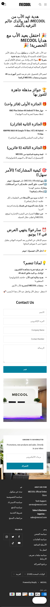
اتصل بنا (43, 550)
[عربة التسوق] (4, 4)
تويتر (9, 180)
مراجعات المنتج (15, 518)
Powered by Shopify (30, 582)
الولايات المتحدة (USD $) (36, 574)
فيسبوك (16, 180)
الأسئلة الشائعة (40, 544)
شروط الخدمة (16, 513)
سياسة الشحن (40, 534)
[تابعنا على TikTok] (13, 543)
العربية (18, 574)
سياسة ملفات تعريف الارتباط (38, 557)
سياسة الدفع (16, 507)
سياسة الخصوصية (14, 497)
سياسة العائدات (40, 539)
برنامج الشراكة (40, 564)
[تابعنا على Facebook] (19, 537)
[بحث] (40, 4)
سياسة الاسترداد (15, 502)
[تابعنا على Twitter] (13, 537)
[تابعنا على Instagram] (6, 537)
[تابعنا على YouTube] (19, 543)
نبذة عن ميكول (16, 491)
